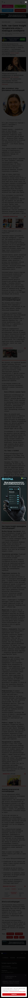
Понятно (14, 994)
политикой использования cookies (17, 991)
